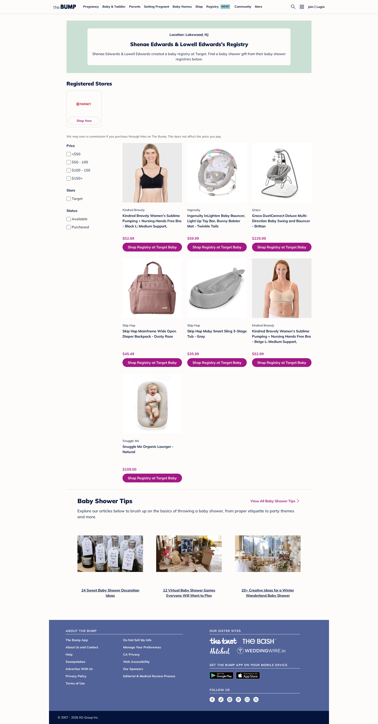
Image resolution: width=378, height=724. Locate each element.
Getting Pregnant (156, 7)
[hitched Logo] (220, 650)
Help (69, 654)
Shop (199, 7)
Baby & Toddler (114, 7)
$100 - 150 (81, 170)
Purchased (80, 227)
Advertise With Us (79, 669)
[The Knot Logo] (223, 641)
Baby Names (182, 7)
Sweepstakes (75, 662)
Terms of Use (75, 683)
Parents (134, 7)
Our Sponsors (133, 669)
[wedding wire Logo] (261, 650)
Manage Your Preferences (142, 647)
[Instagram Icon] (229, 699)
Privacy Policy (76, 676)
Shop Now (84, 121)
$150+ (77, 178)
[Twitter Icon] (256, 699)
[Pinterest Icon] (238, 699)
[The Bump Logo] (64, 7)
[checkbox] (68, 154)
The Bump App (77, 640)
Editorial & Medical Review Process (149, 676)
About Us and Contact (82, 647)
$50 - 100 (80, 162)
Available (80, 219)
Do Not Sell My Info (137, 640)
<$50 (76, 154)
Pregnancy (91, 7)
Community (242, 7)
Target (77, 198)
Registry (212, 7)
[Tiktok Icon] (221, 699)
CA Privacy (131, 654)
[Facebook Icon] (212, 699)
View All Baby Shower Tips (272, 501)
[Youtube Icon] (247, 699)
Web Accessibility (136, 662)
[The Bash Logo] (259, 641)
